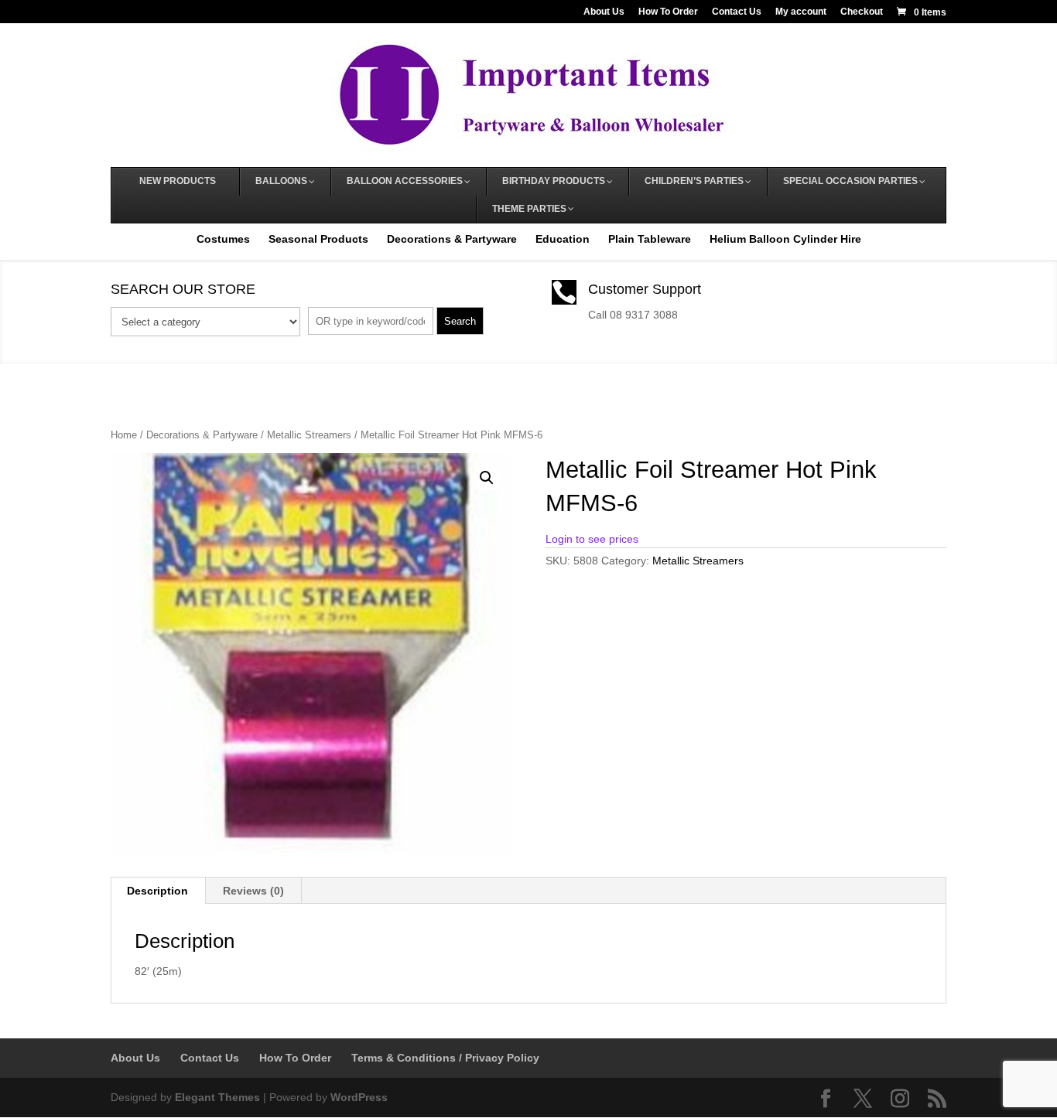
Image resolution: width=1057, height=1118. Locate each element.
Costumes (223, 239)
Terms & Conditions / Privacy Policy (445, 1058)
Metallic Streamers (309, 435)
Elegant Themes (217, 1097)
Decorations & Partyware (452, 239)
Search (460, 321)
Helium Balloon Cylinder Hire (785, 239)
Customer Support (644, 289)
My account (800, 12)
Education (562, 239)
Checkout (861, 12)
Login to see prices (592, 539)
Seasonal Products (318, 239)
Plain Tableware (649, 239)
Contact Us (736, 12)
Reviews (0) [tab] (253, 891)
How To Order (668, 12)
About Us (603, 12)
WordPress (359, 1097)
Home (124, 435)
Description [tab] (157, 891)
